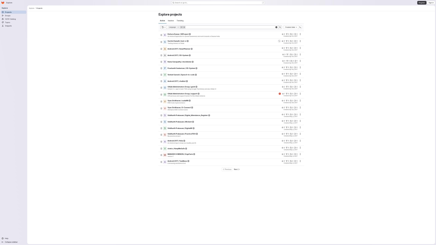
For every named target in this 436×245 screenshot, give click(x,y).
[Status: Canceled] (279, 41)
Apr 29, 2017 (293, 109)
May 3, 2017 (293, 156)
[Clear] (276, 27)
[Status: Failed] (279, 93)
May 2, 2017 (293, 116)
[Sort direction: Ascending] (300, 27)
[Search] (280, 27)
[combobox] (291, 27)
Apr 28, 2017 (293, 102)
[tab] (162, 20)
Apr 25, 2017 (293, 36)
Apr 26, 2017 (293, 50)
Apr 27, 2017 (293, 96)
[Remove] (184, 27)
